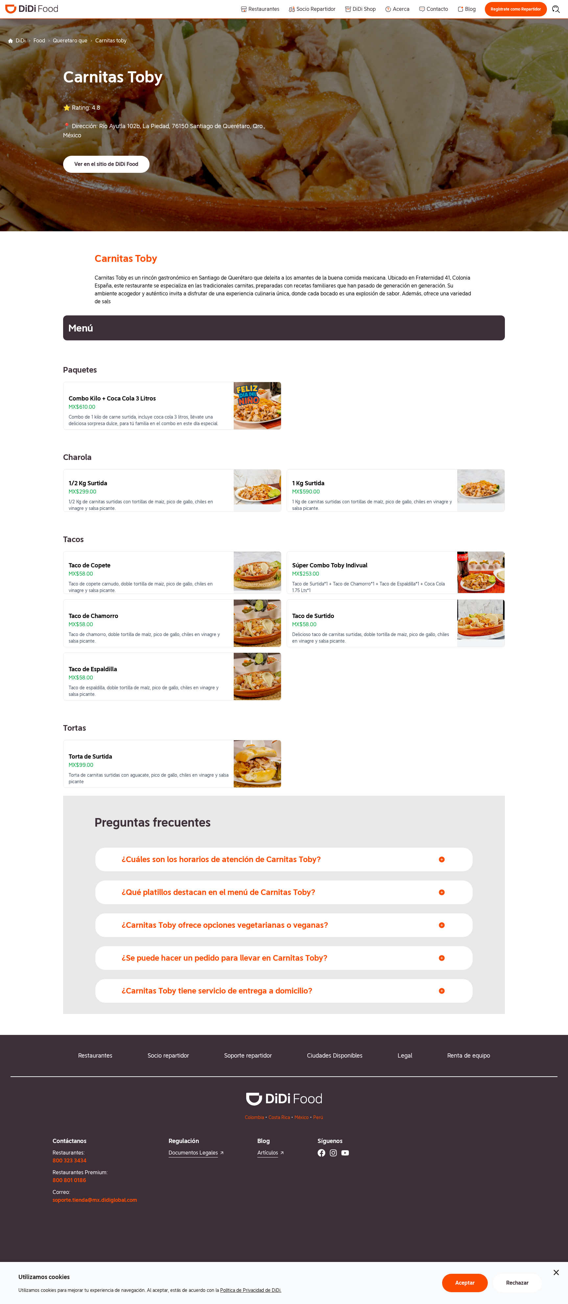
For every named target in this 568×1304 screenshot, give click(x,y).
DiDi (21, 40)
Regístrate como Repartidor (516, 9)
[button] (516, 9)
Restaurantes (95, 1055)
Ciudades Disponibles (335, 1055)
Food (39, 40)
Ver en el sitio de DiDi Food (106, 164)
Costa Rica (279, 1117)
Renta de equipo (468, 1055)
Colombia (254, 1117)
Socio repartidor (168, 1055)
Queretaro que (70, 40)
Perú (318, 1117)
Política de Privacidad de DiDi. (250, 1290)
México (302, 1117)
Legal (405, 1055)
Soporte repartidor (248, 1055)
